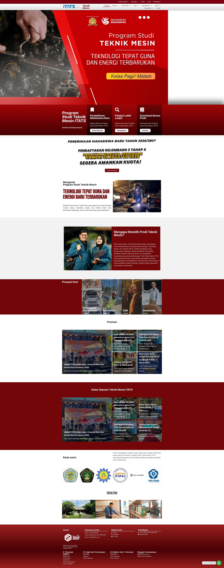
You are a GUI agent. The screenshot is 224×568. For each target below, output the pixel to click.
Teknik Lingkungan (88, 558)
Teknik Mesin (86, 6)
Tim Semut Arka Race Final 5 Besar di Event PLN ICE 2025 (148, 337)
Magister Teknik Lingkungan (144, 556)
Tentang (114, 5)
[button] (115, 5)
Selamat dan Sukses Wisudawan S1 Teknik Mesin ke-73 (149, 427)
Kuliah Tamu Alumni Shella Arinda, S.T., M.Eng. (148, 407)
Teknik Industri (66, 558)
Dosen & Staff (125, 5)
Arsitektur (85, 556)
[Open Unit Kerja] (137, 2)
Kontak (158, 8)
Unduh (156, 5)
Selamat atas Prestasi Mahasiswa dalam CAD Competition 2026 (124, 337)
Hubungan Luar (146, 5)
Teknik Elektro (114, 554)
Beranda (107, 5)
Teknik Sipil (86, 554)
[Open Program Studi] (127, 2)
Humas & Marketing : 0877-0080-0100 (95, 535)
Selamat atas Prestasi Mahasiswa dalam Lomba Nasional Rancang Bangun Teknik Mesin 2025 (149, 357)
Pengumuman (147, 8)
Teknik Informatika (115, 556)
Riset (135, 5)
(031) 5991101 (94, 532)
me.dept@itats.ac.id (93, 537)
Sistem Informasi (114, 558)
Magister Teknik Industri (143, 554)
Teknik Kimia (66, 560)
